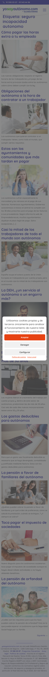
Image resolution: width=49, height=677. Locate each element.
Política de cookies (19, 357)
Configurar (24, 352)
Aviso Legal (31, 357)
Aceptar (25, 337)
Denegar (24, 344)
